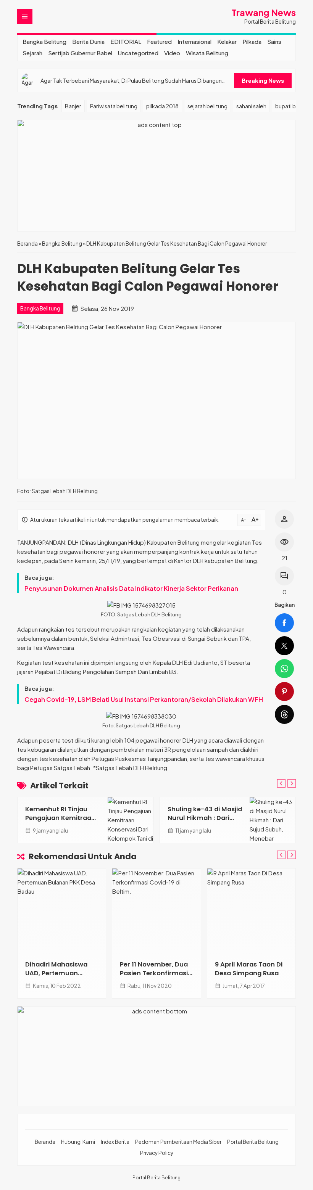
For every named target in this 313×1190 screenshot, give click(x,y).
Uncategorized (138, 52)
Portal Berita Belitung (253, 1142)
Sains (274, 41)
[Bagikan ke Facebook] (284, 622)
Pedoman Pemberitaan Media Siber (178, 1142)
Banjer (73, 106)
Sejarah (32, 52)
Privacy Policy (156, 1153)
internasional (194, 41)
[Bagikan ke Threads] (284, 714)
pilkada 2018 (162, 106)
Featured (159, 41)
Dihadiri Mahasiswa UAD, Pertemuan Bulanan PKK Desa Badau (56, 977)
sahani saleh (251, 106)
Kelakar (227, 41)
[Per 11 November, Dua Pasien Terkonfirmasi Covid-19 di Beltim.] (156, 910)
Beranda (45, 1142)
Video (172, 52)
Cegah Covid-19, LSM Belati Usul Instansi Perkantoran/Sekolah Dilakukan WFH (143, 699)
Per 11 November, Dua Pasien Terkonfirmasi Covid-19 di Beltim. (154, 973)
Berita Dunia (88, 41)
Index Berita (115, 1142)
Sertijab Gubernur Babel (80, 52)
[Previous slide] (281, 783)
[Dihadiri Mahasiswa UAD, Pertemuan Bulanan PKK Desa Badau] (62, 910)
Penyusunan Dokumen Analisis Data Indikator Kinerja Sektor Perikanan (131, 588)
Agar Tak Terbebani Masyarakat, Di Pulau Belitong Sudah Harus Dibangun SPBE (131, 80)
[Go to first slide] (291, 783)
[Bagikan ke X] (284, 645)
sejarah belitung (207, 106)
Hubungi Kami (78, 1142)
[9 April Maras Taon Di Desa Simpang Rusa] (251, 910)
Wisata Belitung (207, 52)
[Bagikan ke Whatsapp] (284, 668)
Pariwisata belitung (113, 106)
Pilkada (251, 41)
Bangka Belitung (44, 41)
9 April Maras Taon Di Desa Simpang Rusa (248, 969)
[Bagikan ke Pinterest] (284, 691)
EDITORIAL (125, 41)
